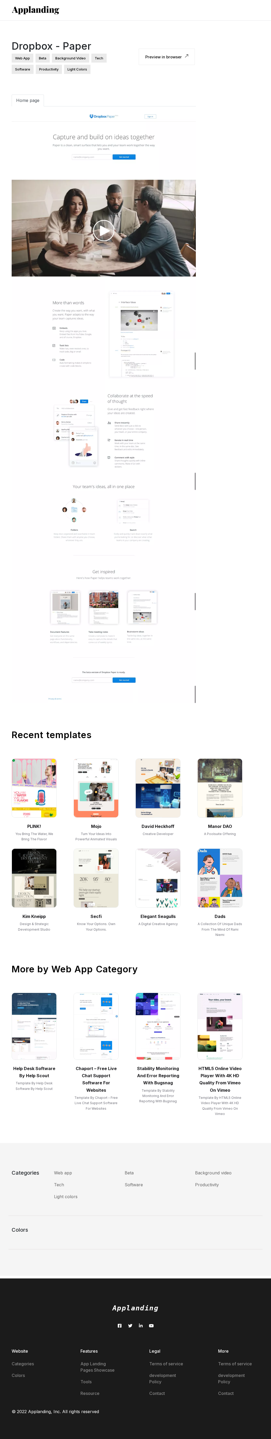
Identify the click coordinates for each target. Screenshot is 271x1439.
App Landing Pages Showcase (97, 1367)
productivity (48, 69)
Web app (63, 1172)
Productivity (207, 1184)
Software (134, 1184)
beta (42, 58)
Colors (18, 1375)
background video (70, 58)
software (22, 69)
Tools (86, 1381)
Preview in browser (164, 56)
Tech (59, 1184)
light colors (77, 69)
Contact (157, 1393)
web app (22, 58)
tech (99, 58)
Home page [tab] (27, 100)
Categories (23, 1363)
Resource (90, 1393)
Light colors (66, 1196)
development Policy (162, 1378)
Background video (213, 1172)
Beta (129, 1172)
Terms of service (166, 1363)
